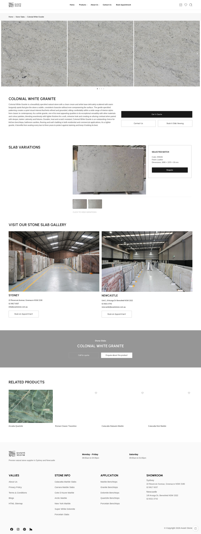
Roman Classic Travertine (66, 426)
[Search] (190, 5)
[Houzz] (31, 529)
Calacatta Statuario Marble (113, 426)
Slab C (61, 415)
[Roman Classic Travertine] (77, 406)
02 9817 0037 (152, 487)
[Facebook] (12, 529)
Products (82, 5)
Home (72, 5)
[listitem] (80, 204)
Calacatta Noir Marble (157, 426)
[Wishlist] (49, 393)
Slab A (15, 419)
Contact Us (107, 5)
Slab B (61, 412)
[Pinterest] (24, 529)
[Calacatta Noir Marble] (170, 406)
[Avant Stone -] (15, 5)
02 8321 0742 (152, 499)
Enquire (170, 170)
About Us (94, 5)
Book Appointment (123, 5)
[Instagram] (18, 529)
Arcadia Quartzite (16, 426)
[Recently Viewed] (195, 528)
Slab (10, 416)
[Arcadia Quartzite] (31, 406)
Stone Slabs (20, 17)
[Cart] (180, 5)
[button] (3, 53)
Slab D (61, 419)
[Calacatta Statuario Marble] (124, 406)
